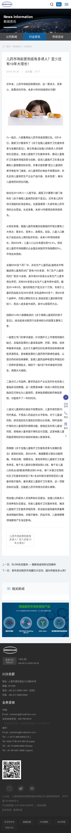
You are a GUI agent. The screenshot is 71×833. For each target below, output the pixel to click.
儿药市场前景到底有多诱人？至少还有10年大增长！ (20, 539)
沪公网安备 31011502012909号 (17, 805)
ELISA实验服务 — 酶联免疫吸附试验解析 (34, 564)
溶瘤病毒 (27, 821)
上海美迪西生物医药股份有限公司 (28, 796)
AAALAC (9, 827)
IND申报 (61, 821)
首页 (8, 46)
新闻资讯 (17, 46)
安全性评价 (9, 821)
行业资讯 (34, 37)
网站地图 (41, 805)
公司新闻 (11, 37)
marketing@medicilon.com (22, 714)
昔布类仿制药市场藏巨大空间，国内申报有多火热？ (39, 570)
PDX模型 (44, 821)
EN (58, 4)
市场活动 (57, 37)
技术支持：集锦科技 (12, 809)
